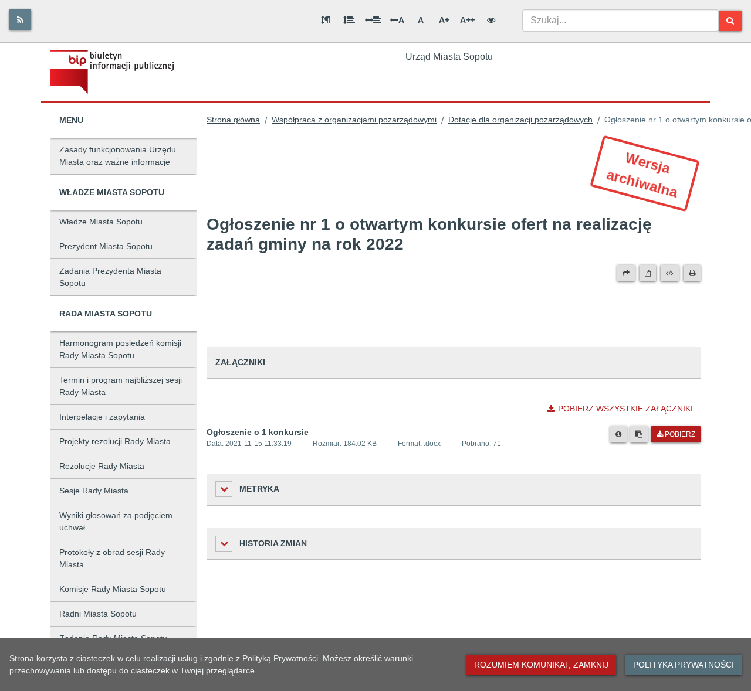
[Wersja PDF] (648, 273)
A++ (467, 20)
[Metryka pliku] (618, 434)
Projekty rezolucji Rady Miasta (115, 441)
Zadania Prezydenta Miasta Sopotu (110, 277)
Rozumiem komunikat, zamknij (541, 664)
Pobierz (680, 434)
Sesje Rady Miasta (93, 490)
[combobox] (620, 20)
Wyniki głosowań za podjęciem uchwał (115, 521)
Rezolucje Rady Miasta (101, 466)
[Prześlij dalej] (626, 273)
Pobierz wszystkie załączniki (625, 408)
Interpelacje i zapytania (102, 416)
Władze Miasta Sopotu (101, 221)
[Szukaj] (730, 21)
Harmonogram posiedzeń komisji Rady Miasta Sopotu (120, 349)
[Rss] (20, 19)
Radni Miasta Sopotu (98, 613)
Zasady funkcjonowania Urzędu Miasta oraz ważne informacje (117, 155)
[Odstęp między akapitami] (325, 19)
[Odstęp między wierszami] (349, 19)
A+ (444, 20)
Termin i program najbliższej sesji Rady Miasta (120, 386)
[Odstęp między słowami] (373, 19)
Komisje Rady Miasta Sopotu (112, 589)
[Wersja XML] (670, 273)
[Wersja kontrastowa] (491, 19)
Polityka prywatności (683, 664)
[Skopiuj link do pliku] (639, 434)
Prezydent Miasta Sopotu (106, 246)
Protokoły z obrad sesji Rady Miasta (112, 558)
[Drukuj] (692, 273)
